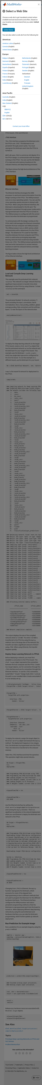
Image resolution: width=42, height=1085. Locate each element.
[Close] (38, 4)
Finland (5, 70)
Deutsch (27, 77)
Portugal (25, 67)
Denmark (5, 61)
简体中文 (7, 109)
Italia (4, 80)
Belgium (5, 58)
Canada (5, 46)
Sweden (25, 70)
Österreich (25, 64)
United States (7, 50)
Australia (5, 97)
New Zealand (7, 103)
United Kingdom (27, 86)
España (5, 67)
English (26, 80)
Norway (25, 61)
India (4, 100)
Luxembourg (6, 83)
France (4, 74)
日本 (4, 116)
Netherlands (26, 58)
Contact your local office (21, 126)
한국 (4, 119)
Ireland (4, 77)
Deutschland (6, 64)
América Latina (7, 43)
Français (27, 83)
